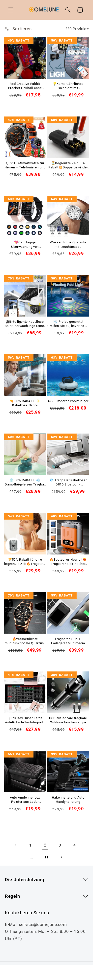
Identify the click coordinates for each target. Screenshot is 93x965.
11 (46, 857)
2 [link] (45, 845)
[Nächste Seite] (61, 857)
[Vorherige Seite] (16, 845)
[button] (11, 10)
